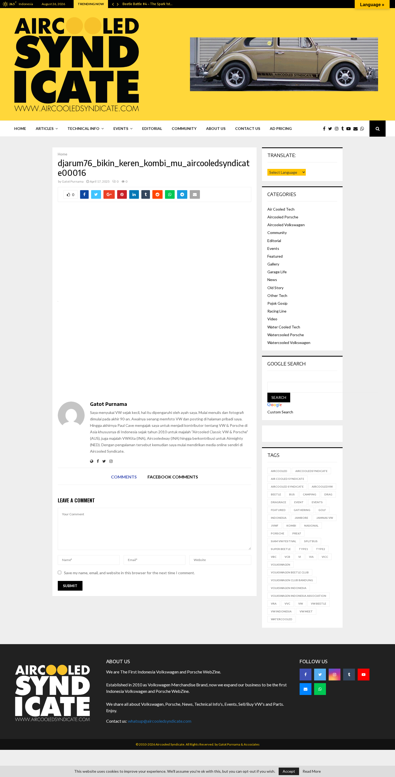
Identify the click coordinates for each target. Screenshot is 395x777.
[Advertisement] (154, 252)
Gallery (273, 264)
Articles (44, 128)
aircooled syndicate (287, 486)
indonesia (278, 517)
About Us (215, 128)
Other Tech (277, 295)
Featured (275, 256)
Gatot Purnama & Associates (239, 744)
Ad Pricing (281, 128)
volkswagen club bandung (292, 580)
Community (184, 128)
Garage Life (277, 271)
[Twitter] (331, 128)
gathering (302, 510)
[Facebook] (325, 128)
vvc (287, 603)
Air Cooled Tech (281, 209)
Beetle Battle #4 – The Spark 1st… (148, 4)
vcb (287, 556)
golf (322, 510)
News (272, 279)
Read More (312, 771)
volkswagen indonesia (288, 588)
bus (292, 494)
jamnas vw (324, 517)
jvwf (274, 525)
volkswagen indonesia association (298, 595)
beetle (276, 494)
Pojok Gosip (277, 303)
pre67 (296, 533)
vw (300, 603)
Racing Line (276, 311)
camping (309, 494)
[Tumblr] (343, 128)
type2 (320, 549)
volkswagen (280, 564)
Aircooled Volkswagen (286, 224)
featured (278, 510)
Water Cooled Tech (283, 327)
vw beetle (318, 603)
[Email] (356, 128)
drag (328, 494)
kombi (291, 525)
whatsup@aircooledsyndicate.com (159, 720)
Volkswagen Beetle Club (290, 572)
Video (272, 319)
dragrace (278, 502)
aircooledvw (322, 486)
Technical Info (83, 128)
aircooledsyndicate (311, 471)
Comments (124, 476)
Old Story (275, 287)
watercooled (281, 619)
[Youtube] (349, 128)
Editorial (152, 128)
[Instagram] (338, 128)
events (317, 502)
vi (299, 556)
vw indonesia (281, 611)
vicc (325, 556)
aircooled (279, 471)
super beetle (281, 549)
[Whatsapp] (363, 128)
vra (273, 603)
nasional (311, 525)
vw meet (306, 611)
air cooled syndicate (287, 478)
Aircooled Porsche (282, 217)
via (311, 556)
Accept (289, 771)
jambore (301, 517)
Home (20, 128)
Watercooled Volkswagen (288, 342)
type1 (303, 549)
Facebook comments (173, 476)
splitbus (311, 541)
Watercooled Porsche (285, 334)
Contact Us (247, 128)
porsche (277, 533)
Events (120, 128)
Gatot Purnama (73, 181)
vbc (273, 556)
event (299, 502)
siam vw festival (283, 541)
